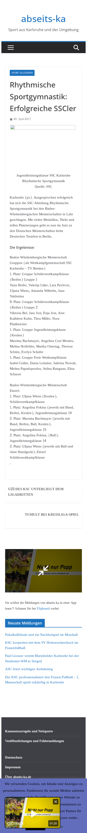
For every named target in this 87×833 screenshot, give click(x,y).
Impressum (13, 767)
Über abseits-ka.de (18, 777)
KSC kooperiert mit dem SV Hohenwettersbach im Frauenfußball (41, 645)
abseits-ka (43, 18)
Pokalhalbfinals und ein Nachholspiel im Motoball (41, 635)
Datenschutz (13, 757)
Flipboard (44, 608)
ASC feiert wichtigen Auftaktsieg (29, 669)
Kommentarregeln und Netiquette (29, 731)
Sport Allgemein (22, 73)
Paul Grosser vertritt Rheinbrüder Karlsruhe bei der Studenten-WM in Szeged (42, 658)
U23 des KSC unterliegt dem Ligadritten (36, 492)
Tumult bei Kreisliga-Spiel (52, 515)
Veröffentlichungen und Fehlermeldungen (34, 741)
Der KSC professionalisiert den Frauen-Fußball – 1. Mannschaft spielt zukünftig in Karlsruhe (42, 680)
